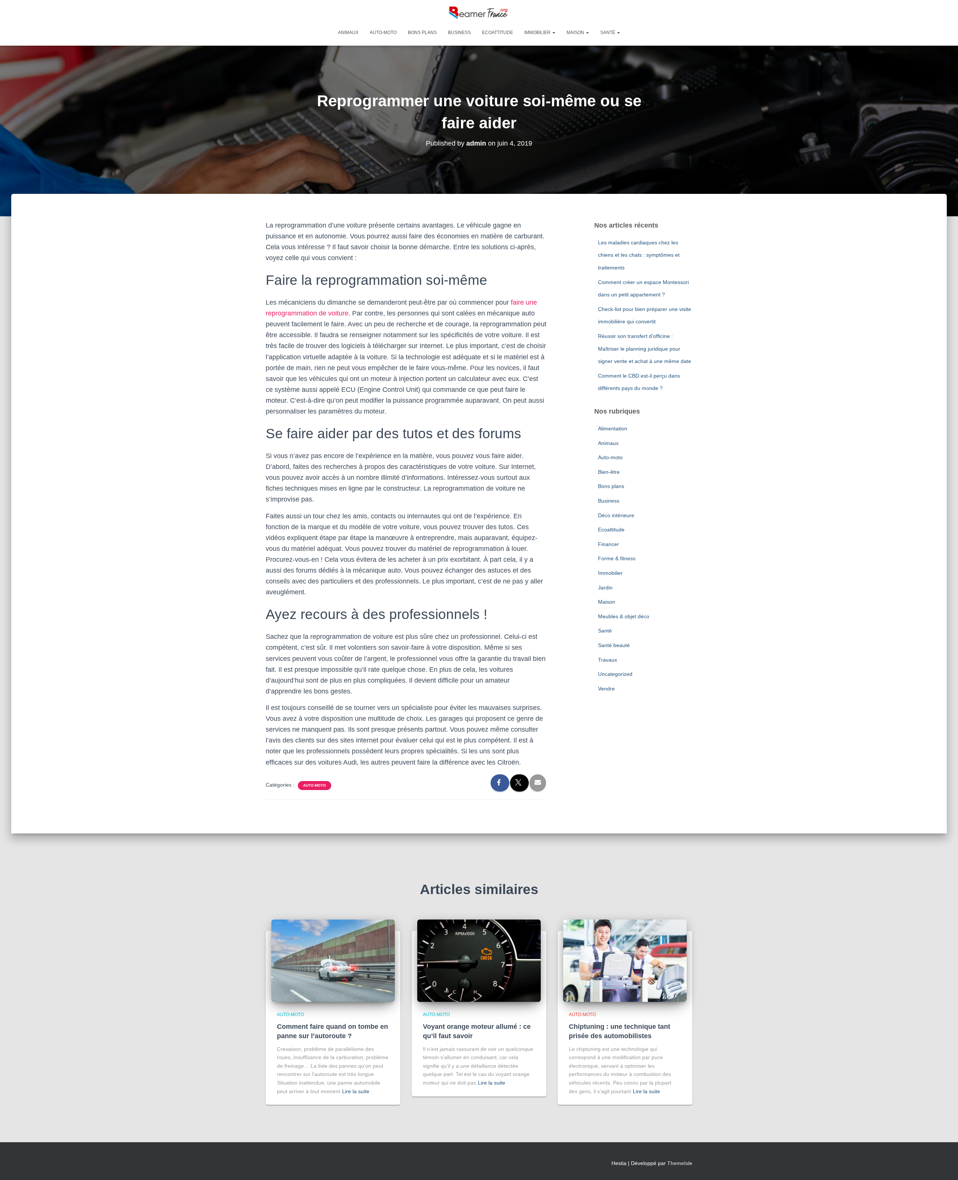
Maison (576, 32)
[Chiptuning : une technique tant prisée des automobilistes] (625, 960)
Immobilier (538, 32)
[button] (553, 32)
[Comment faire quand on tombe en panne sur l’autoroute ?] (333, 960)
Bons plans (422, 32)
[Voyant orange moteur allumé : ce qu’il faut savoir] (479, 960)
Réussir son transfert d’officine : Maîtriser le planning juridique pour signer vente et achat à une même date (644, 348)
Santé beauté (614, 645)
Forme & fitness (616, 558)
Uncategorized (615, 674)
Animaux (348, 32)
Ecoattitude (497, 32)
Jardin (605, 588)
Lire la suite (355, 1091)
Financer (608, 544)
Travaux (607, 660)
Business (459, 32)
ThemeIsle (679, 1163)
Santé (608, 32)
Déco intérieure (616, 515)
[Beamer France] (478, 13)
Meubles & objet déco (623, 616)
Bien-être (609, 472)
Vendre (606, 689)
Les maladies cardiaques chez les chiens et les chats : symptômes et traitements (639, 255)
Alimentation (612, 429)
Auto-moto (383, 32)
